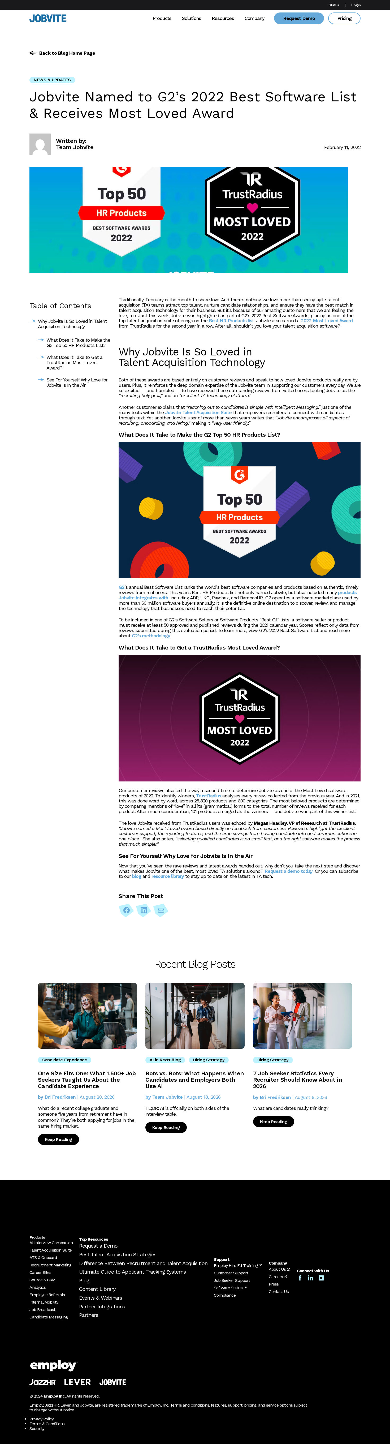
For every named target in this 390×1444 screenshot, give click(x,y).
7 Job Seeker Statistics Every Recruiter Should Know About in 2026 (297, 1079)
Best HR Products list (231, 320)
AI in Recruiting (165, 1059)
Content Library (97, 1289)
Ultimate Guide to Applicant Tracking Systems (132, 1272)
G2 (121, 587)
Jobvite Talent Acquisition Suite (198, 412)
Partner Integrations (102, 1306)
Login (356, 5)
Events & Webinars (100, 1298)
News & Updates (52, 79)
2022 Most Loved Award (327, 320)
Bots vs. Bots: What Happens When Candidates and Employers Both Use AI (194, 1079)
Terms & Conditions (46, 1423)
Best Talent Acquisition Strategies (117, 1254)
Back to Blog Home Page (67, 53)
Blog (84, 1280)
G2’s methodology (151, 635)
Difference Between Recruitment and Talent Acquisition (143, 1263)
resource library (167, 876)
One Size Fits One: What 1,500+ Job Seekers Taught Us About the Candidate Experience (87, 1079)
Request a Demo (98, 1246)
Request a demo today (289, 871)
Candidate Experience (64, 1059)
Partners (88, 1315)
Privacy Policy (41, 1419)
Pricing (344, 18)
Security (36, 1428)
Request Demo (299, 18)
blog (136, 876)
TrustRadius (208, 795)
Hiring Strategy (208, 1059)
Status (334, 5)
